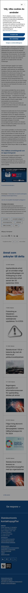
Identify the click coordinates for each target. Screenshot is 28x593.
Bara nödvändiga (14, 38)
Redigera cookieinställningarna (14, 43)
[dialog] (14, 23)
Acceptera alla (14, 34)
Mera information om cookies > (10, 30)
